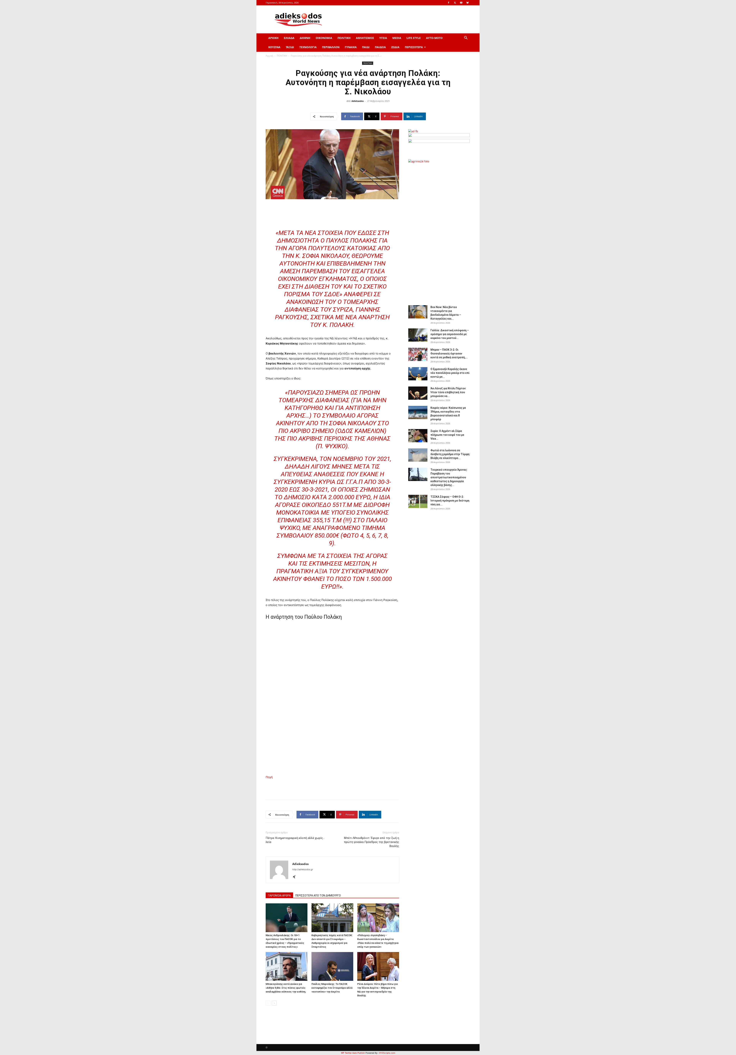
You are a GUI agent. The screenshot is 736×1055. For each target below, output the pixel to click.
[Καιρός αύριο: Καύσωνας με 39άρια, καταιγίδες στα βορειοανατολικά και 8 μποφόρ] (417, 412)
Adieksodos (358, 100)
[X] (455, 2)
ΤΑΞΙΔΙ (290, 47)
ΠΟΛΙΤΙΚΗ (344, 38)
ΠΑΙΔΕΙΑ (380, 47)
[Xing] (295, 877)
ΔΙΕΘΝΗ (305, 38)
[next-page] (274, 1003)
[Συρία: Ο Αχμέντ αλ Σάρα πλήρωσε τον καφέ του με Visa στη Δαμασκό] (417, 435)
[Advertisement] (439, 232)
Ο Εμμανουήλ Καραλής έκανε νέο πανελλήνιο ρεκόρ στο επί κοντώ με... (449, 373)
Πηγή (269, 777)
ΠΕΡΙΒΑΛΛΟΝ (330, 47)
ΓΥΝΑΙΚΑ (351, 47)
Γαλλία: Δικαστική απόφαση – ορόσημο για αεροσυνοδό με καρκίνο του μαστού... (449, 334)
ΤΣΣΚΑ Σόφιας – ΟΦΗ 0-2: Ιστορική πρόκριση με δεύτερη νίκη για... (449, 500)
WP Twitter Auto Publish (353, 1053)
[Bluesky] (467, 2)
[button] (465, 38)
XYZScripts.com (387, 1053)
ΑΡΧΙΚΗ (273, 38)
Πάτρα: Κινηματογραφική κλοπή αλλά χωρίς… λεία (295, 840)
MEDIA (396, 38)
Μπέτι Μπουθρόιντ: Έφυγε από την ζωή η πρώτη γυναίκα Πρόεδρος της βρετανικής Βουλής (371, 842)
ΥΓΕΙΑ (383, 38)
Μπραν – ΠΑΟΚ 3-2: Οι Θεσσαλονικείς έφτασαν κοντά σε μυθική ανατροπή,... (449, 353)
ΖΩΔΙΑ (395, 47)
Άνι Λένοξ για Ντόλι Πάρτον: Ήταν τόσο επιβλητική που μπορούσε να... (448, 392)
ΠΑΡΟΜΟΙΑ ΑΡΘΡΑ (279, 895)
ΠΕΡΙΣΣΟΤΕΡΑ (414, 47)
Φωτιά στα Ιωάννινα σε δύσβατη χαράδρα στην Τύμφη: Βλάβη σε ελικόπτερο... (450, 454)
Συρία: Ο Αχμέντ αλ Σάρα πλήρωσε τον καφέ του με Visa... (447, 434)
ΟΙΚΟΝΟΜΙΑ (324, 38)
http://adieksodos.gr (302, 869)
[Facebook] (448, 2)
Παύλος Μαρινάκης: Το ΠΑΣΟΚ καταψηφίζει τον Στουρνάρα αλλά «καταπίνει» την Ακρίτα (331, 988)
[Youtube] (461, 2)
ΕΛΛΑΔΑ (289, 38)
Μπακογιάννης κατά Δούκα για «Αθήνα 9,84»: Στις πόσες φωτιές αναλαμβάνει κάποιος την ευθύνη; (286, 988)
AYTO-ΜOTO (434, 38)
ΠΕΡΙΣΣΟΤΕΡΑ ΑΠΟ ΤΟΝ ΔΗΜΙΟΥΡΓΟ (318, 895)
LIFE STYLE (414, 38)
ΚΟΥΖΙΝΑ (274, 47)
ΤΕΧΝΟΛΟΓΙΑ (308, 47)
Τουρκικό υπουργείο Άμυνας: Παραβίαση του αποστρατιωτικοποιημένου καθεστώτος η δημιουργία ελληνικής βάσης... (448, 477)
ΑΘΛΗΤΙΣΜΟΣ (365, 38)
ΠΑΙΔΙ (366, 47)
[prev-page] (268, 1003)
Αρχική (269, 55)
